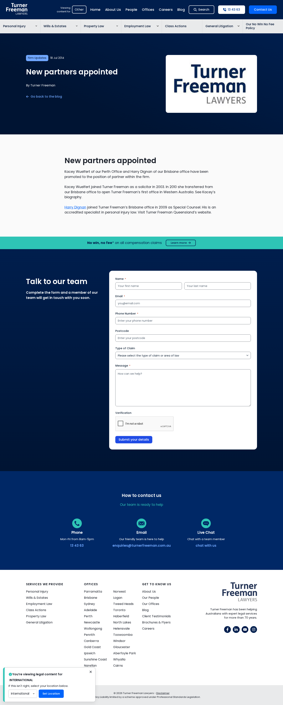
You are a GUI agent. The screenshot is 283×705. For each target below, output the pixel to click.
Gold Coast (92, 647)
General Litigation (219, 26)
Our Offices (150, 604)
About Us (113, 9)
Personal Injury (14, 26)
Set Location (51, 694)
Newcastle (92, 622)
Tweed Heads (123, 604)
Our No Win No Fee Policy (260, 26)
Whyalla (119, 659)
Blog (181, 9)
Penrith (89, 634)
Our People (150, 597)
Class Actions (176, 26)
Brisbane (90, 597)
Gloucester (121, 647)
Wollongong (93, 628)
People (131, 9)
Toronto (119, 610)
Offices (148, 9)
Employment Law (137, 26)
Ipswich (89, 653)
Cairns (118, 665)
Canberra (91, 641)
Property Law (94, 26)
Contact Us (263, 9)
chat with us (206, 545)
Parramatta (93, 591)
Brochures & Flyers (156, 622)
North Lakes (122, 622)
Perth (88, 616)
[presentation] (144, 423)
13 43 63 (77, 545)
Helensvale (121, 628)
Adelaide (90, 610)
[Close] (90, 672)
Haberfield (121, 616)
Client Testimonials (156, 616)
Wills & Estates (55, 26)
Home (95, 9)
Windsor (119, 641)
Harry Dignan (75, 207)
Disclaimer (163, 693)
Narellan (90, 665)
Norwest (119, 591)
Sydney (89, 604)
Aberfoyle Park (124, 653)
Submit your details (134, 439)
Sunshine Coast (95, 659)
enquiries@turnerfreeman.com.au (141, 545)
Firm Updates (37, 58)
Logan (117, 597)
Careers (166, 9)
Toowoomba (122, 634)
